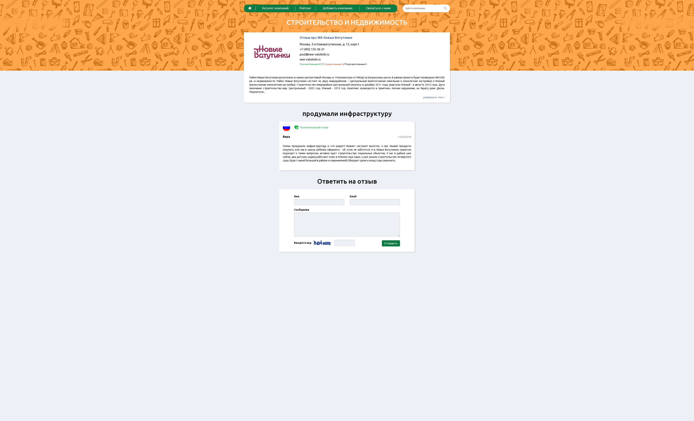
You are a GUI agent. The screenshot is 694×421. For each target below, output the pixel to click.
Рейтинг (305, 8)
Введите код (302, 242)
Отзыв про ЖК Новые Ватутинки (326, 37)
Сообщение (301, 209)
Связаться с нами (378, 8)
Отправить (391, 243)
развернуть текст (434, 97)
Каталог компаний (275, 8)
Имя (296, 196)
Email (353, 196)
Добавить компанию (338, 8)
